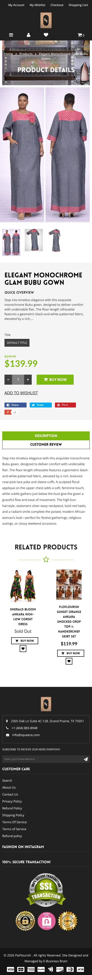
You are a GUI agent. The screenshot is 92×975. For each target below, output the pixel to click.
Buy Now (58, 379)
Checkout (56, 5)
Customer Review (46, 444)
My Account (16, 5)
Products (26, 54)
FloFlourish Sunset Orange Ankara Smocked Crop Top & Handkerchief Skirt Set (69, 622)
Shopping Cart (78, 5)
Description (46, 436)
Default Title (17, 343)
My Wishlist (37, 5)
